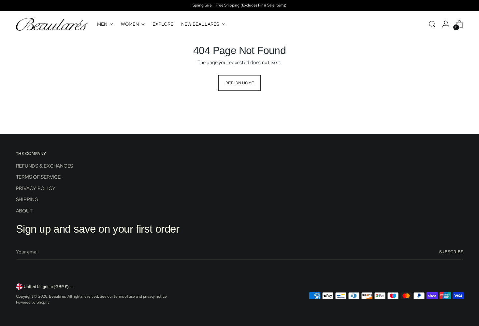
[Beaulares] (52, 24)
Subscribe (451, 251)
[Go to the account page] (445, 24)
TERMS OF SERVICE (38, 177)
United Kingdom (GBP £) (46, 286)
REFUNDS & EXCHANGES (44, 166)
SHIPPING (27, 199)
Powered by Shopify (33, 302)
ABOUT (24, 211)
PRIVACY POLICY (35, 188)
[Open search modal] (432, 24)
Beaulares (57, 296)
